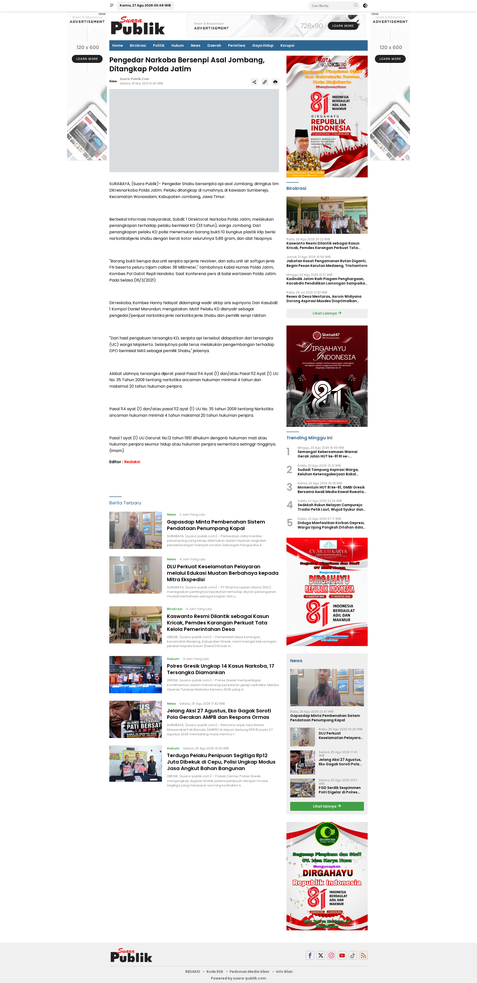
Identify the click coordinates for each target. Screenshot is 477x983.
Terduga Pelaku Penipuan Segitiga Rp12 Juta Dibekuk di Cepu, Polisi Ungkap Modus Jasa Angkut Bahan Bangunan (221, 762)
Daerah (214, 45)
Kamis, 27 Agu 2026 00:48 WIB (145, 5)
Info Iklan (284, 971)
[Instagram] (331, 955)
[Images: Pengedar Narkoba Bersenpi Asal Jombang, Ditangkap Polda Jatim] (194, 130)
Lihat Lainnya (325, 313)
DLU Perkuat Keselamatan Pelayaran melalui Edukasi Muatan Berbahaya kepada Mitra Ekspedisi (222, 573)
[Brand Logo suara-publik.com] (138, 25)
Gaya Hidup (263, 45)
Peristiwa (236, 45)
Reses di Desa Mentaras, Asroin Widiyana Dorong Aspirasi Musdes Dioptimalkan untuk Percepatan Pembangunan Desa (323, 298)
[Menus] (111, 5)
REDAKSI (192, 971)
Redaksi (132, 462)
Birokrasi (138, 45)
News (195, 45)
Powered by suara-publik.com (238, 978)
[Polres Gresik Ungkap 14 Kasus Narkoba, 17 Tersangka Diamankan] (135, 674)
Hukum (177, 45)
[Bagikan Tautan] (254, 82)
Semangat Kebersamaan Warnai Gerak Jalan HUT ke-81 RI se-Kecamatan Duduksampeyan (328, 454)
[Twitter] (321, 955)
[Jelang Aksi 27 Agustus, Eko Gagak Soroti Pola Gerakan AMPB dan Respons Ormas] (135, 719)
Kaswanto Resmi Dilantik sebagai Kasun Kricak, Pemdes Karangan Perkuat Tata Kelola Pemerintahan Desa (218, 623)
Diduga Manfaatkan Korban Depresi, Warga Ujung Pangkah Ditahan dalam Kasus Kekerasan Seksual (332, 525)
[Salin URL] (265, 82)
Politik (158, 45)
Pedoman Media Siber (250, 971)
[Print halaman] (275, 82)
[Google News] (353, 955)
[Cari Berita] (355, 5)
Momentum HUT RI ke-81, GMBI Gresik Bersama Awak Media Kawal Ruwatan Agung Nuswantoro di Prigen (332, 489)
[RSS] (363, 955)
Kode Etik (214, 971)
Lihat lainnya (325, 806)
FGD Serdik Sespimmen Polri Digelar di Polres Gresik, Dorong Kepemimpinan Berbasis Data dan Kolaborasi (341, 789)
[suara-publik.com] (131, 955)
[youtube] (342, 955)
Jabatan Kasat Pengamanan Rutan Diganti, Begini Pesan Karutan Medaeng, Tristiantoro (326, 263)
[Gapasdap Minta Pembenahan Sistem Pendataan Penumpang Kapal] (135, 530)
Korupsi (287, 45)
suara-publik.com (134, 79)
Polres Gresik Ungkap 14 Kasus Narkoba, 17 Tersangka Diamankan (220, 669)
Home (117, 45)
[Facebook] (310, 955)
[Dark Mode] (365, 5)
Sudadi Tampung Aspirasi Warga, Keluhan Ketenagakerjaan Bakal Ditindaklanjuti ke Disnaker (328, 471)
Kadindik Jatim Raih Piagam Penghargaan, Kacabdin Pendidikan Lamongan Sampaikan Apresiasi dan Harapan (326, 281)
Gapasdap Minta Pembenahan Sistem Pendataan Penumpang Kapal (216, 525)
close (102, 14)
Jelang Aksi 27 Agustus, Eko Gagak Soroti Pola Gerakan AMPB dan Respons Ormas (219, 714)
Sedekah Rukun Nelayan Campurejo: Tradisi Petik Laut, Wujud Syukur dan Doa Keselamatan (330, 507)
